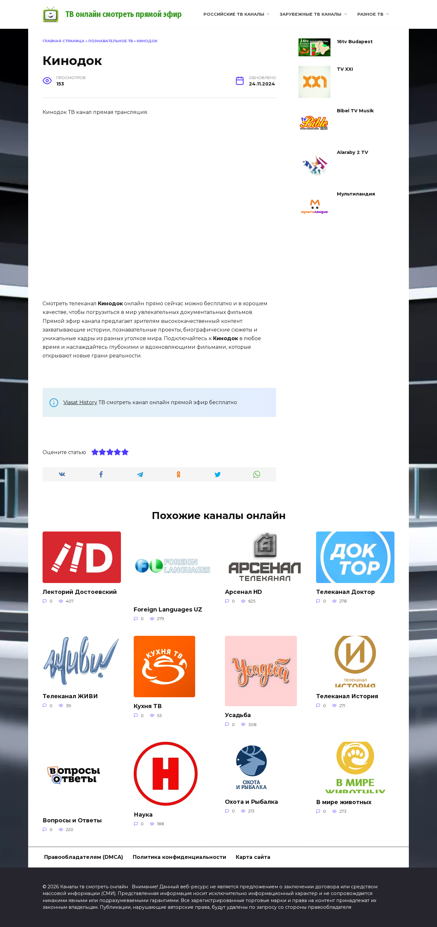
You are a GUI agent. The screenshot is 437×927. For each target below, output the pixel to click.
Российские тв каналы (233, 14)
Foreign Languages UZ (168, 609)
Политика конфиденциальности (179, 857)
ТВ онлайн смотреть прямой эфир (123, 14)
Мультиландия (356, 194)
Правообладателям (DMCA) (83, 857)
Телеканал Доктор (345, 591)
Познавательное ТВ (110, 41)
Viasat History (80, 402)
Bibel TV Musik (355, 111)
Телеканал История (347, 696)
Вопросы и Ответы (72, 820)
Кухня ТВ (148, 706)
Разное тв (370, 14)
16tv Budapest (355, 41)
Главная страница (63, 41)
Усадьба (238, 715)
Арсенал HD (243, 591)
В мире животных (343, 802)
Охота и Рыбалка (251, 801)
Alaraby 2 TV (352, 152)
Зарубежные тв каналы (310, 14)
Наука (143, 814)
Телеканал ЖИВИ (70, 696)
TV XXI (345, 69)
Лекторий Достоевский (80, 591)
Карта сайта (253, 857)
